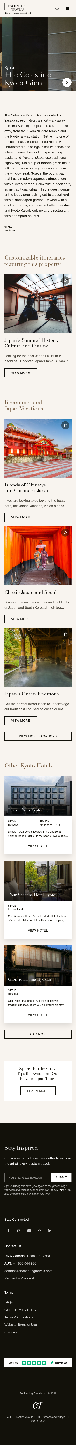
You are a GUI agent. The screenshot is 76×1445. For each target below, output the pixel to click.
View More (20, 372)
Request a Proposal (19, 1278)
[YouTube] (29, 1231)
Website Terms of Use (20, 1325)
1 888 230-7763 (38, 1256)
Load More (38, 1034)
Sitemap (10, 1332)
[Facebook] (8, 1231)
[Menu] (67, 8)
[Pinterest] (39, 1231)
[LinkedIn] (50, 1231)
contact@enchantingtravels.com (28, 1271)
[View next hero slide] (67, 82)
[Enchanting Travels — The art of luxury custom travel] (17, 8)
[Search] (57, 8)
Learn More (38, 1091)
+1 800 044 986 (24, 1263)
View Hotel (38, 846)
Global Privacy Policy (20, 1310)
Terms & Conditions (18, 1317)
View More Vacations (38, 736)
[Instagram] (19, 1231)
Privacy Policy (58, 1190)
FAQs (8, 1302)
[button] (65, 280)
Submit (61, 1177)
